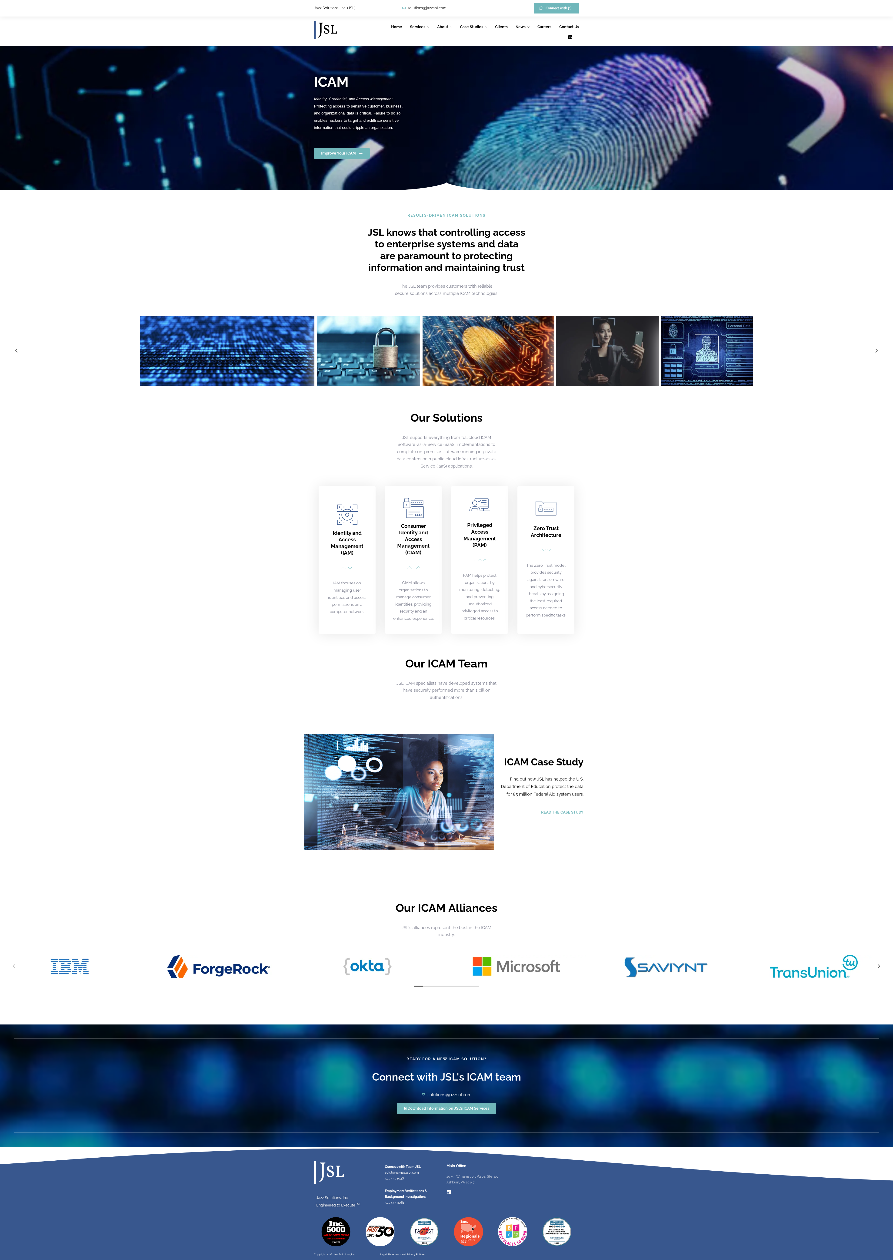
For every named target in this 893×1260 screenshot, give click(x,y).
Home (396, 27)
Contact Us (569, 27)
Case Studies (471, 27)
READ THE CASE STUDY (562, 812)
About (442, 27)
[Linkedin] (570, 37)
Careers (544, 27)
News (521, 27)
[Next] (876, 351)
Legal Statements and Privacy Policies (402, 1254)
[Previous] (17, 351)
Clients (501, 27)
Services (417, 27)
